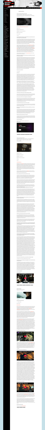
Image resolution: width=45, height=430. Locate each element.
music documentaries (27, 134)
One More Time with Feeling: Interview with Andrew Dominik (25, 15)
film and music (8, 35)
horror (5, 43)
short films (22, 163)
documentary (5, 34)
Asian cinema (6, 30)
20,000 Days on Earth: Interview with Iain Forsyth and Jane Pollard (25, 140)
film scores (5, 38)
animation (6, 29)
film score (5, 37)
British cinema (5, 32)
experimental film (5, 35)
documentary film (23, 134)
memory (8, 51)
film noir (8, 36)
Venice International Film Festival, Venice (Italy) (23, 26)
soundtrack (7, 56)
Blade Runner (5, 31)
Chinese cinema (5, 33)
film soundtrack (6, 39)
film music (5, 36)
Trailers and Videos (5, 22)
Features (5, 16)
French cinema (6, 40)
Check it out (18, 288)
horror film (6, 45)
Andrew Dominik (18, 134)
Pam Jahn (22, 290)
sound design (5, 56)
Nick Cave (31, 134)
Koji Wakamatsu (5, 50)
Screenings (5, 20)
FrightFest (5, 41)
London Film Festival (5, 51)
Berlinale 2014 (20, 289)
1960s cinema (5, 25)
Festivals (20, 288)
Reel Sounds (5, 19)
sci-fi (5, 52)
